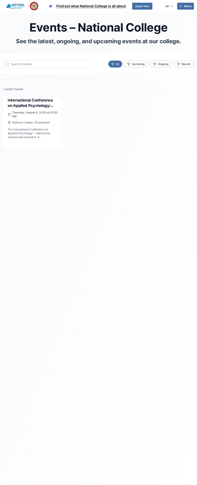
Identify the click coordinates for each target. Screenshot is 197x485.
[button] (185, 6)
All (117, 64)
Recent (186, 64)
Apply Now (142, 6)
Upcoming (138, 64)
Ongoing (163, 64)
